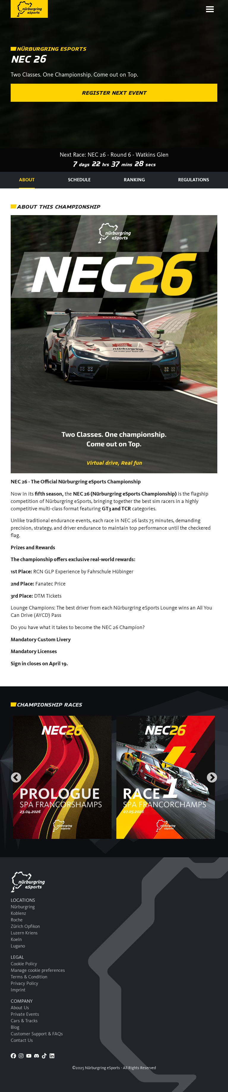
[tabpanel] (114, 437)
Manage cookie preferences (38, 970)
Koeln (16, 939)
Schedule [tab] (79, 179)
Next (212, 778)
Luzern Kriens (24, 933)
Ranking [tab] (134, 179)
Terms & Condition (29, 977)
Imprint (18, 990)
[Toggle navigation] (210, 9)
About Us (20, 1007)
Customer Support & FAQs (37, 1034)
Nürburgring (23, 907)
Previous (16, 778)
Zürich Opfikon (25, 926)
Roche (17, 920)
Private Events (25, 1014)
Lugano (18, 946)
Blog (15, 1027)
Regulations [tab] (193, 179)
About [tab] (27, 179)
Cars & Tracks (24, 1020)
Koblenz (18, 913)
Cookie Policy (24, 963)
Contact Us (22, 1040)
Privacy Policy (24, 983)
